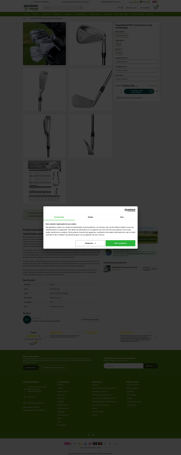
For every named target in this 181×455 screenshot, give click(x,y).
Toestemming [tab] (59, 217)
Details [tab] (90, 217)
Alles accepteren (120, 243)
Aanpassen (89, 243)
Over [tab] (122, 217)
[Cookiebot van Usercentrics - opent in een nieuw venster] (126, 210)
